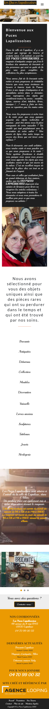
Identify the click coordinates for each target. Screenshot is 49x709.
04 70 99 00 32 (24, 674)
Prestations (20, 700)
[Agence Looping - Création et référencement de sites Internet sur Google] (24, 690)
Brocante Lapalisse (24, 647)
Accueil (11, 700)
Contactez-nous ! (24, 604)
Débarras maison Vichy (24, 660)
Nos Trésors (31, 700)
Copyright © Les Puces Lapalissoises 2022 (22, 707)
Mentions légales (31, 703)
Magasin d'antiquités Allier (24, 654)
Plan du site (18, 703)
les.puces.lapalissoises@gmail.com (24, 635)
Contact (9, 703)
